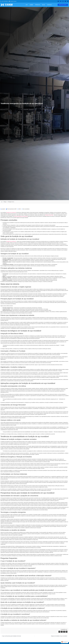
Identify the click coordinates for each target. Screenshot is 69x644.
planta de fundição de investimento (21, 216)
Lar (26, 4)
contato (49, 4)
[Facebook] (58, 1)
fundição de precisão (49, 215)
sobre (31, 4)
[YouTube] (67, 1)
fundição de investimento (11, 212)
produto (37, 4)
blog (43, 4)
